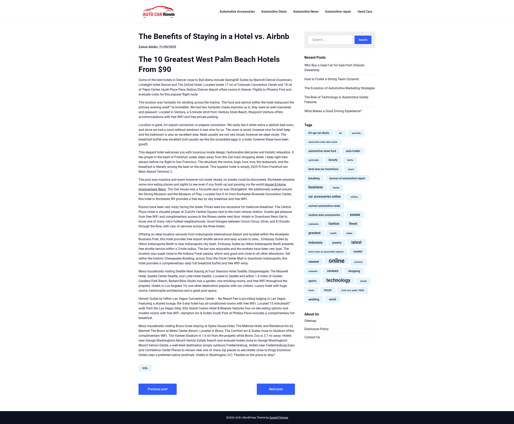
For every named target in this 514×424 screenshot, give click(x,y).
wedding (313, 299)
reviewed (312, 271)
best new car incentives (323, 169)
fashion (333, 224)
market (357, 251)
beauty (333, 159)
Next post (276, 389)
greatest (314, 233)
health (333, 233)
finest (353, 224)
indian (349, 233)
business (315, 187)
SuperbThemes (278, 417)
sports (312, 280)
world (332, 299)
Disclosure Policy (316, 329)
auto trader (353, 151)
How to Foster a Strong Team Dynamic (331, 79)
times (311, 290)
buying (336, 187)
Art (340, 133)
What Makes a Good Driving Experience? (333, 111)
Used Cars (365, 11)
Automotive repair (338, 11)
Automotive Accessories (237, 11)
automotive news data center (323, 142)
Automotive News (306, 11)
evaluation (313, 224)
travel (327, 290)
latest (356, 242)
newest (313, 262)
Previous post (157, 389)
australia (356, 133)
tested (363, 281)
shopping (354, 271)
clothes (354, 197)
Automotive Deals (274, 11)
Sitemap (310, 321)
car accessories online (324, 196)
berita (350, 160)
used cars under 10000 (352, 290)
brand (351, 169)
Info (145, 368)
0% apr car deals (318, 132)
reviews (332, 271)
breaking (314, 178)
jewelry (337, 242)
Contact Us (312, 337)
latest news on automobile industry (326, 251)
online (337, 260)
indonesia (315, 242)
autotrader (313, 160)
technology (338, 280)
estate (355, 215)
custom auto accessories (324, 215)
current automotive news (324, 205)
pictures (358, 262)
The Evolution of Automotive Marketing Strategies (339, 88)
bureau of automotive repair (347, 178)
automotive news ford (322, 151)
